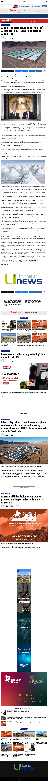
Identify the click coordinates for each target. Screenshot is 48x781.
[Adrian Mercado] (24, 6)
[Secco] (24, 16)
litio (18, 474)
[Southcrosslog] (24, 11)
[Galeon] (24, 671)
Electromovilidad (38, 466)
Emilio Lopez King (9, 38)
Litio (27, 543)
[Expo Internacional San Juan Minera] (24, 705)
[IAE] (24, 583)
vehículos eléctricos (37, 92)
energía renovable (38, 83)
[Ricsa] (24, 641)
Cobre (30, 543)
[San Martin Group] (24, 21)
